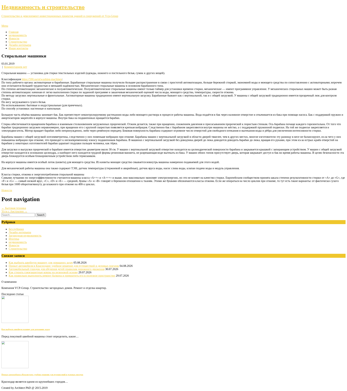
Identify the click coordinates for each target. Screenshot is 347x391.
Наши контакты (18, 48)
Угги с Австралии (14, 211)
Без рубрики (16, 229)
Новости (14, 38)
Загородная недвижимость (25, 235)
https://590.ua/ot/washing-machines (42, 79)
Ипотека (14, 238)
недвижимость (18, 35)
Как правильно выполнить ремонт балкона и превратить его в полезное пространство (62, 275)
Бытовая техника (13, 208)
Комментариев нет (15, 66)
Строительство (18, 41)
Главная (13, 31)
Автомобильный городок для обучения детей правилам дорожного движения (56, 269)
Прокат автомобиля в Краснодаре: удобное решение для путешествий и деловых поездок (64, 265)
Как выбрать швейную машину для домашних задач (41, 262)
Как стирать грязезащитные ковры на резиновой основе (43, 272)
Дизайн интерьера (20, 45)
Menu (4, 25)
